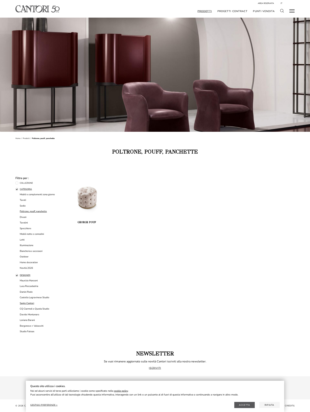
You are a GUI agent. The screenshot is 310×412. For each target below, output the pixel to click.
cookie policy (121, 391)
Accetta (244, 405)
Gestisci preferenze (43, 405)
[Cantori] (37, 9)
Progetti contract (232, 11)
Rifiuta (269, 405)
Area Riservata (266, 3)
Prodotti (205, 11)
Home (17, 138)
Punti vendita (264, 11)
